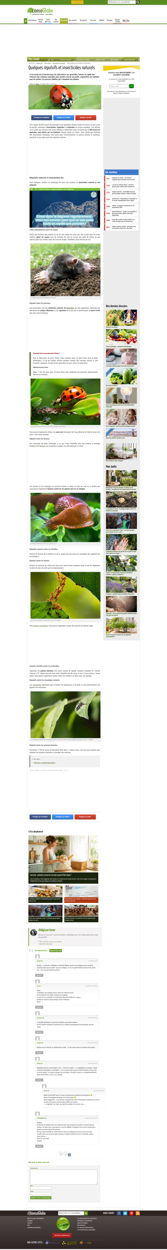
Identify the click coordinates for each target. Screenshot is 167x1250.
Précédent (99, 96)
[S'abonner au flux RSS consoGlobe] (138, 1213)
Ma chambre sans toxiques (114, 461)
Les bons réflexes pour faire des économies (120, 366)
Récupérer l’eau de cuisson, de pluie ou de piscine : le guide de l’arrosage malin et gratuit (121, 488)
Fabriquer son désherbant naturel (44, 763)
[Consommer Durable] (70, 1243)
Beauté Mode (40, 21)
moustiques (37, 685)
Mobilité (101, 20)
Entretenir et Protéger (83, 60)
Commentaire (34, 1168)
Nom (31, 1186)
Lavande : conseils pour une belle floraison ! (120, 594)
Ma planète (83, 20)
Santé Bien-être (48, 21)
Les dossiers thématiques (85, 1227)
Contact (29, 1223)
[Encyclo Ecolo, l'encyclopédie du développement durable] (86, 1243)
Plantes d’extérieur (129, 60)
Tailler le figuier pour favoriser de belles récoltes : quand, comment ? (119, 573)
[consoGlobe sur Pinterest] (131, 1213)
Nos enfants (73, 20)
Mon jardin (64, 20)
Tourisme (93, 20)
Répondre (39, 975)
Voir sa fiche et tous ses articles (50, 941)
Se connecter (77, 2)
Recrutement (81, 1225)
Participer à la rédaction (84, 1221)
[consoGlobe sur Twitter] (125, 1213)
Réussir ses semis (111, 327)
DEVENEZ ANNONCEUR (62, 1235)
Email (31, 1191)
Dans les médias (82, 1223)
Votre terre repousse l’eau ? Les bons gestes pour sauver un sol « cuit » (120, 531)
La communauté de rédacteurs (87, 1218)
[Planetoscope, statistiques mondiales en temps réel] (52, 1243)
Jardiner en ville (100, 60)
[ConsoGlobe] (40, 10)
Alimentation (32, 20)
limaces (42, 446)
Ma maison (56, 21)
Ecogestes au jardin (65, 60)
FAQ (28, 1225)
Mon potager (114, 60)
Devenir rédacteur (45, 944)
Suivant (30, 96)
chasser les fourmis (40, 626)
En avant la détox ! (112, 385)
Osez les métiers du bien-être (115, 438)
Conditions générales (34, 1227)
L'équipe (30, 1221)
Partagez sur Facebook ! (42, 117)
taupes (46, 237)
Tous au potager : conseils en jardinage (118, 346)
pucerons (70, 308)
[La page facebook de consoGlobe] (119, 1213)
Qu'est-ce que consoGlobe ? (35, 1218)
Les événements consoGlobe (86, 1230)
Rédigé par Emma (46, 930)
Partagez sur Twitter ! (64, 117)
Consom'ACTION (117, 21)
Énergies (109, 20)
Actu (52, 60)
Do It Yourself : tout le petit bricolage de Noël (120, 426)
